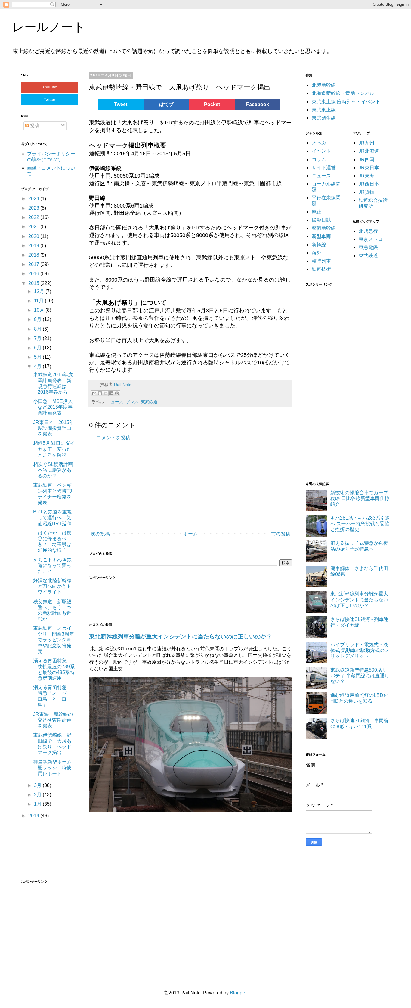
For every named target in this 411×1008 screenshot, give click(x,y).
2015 (34, 283)
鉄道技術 (321, 269)
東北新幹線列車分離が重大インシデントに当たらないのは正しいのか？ (180, 636)
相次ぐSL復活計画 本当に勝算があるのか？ (55, 470)
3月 (38, 785)
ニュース (115, 401)
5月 (38, 357)
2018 (34, 254)
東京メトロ (371, 239)
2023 (34, 208)
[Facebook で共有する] (111, 393)
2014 (34, 815)
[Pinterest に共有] (117, 393)
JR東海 (366, 175)
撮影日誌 (321, 220)
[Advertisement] (179, 486)
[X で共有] (106, 393)
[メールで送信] (94, 393)
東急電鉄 (368, 247)
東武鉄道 (149, 401)
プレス (132, 401)
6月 (38, 347)
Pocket (212, 104)
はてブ (166, 104)
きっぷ (319, 142)
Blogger (238, 992)
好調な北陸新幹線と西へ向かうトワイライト (52, 586)
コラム (319, 159)
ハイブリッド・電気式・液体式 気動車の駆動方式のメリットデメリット (359, 650)
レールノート (48, 26)
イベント (321, 151)
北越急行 (368, 231)
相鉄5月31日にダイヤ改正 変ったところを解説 (54, 449)
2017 (34, 264)
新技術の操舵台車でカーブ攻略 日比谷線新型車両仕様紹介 (359, 498)
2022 (34, 217)
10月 (39, 310)
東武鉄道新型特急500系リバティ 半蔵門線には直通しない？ (359, 675)
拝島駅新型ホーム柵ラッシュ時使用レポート (52, 767)
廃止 (316, 211)
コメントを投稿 (113, 437)
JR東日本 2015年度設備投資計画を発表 (53, 428)
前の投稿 (280, 533)
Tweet (120, 104)
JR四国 (366, 159)
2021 (34, 226)
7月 (38, 338)
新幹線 (319, 244)
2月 (38, 794)
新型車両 (321, 236)
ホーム (190, 533)
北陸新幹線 (324, 85)
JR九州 (366, 142)
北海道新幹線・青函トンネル (343, 93)
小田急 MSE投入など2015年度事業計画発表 (53, 407)
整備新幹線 (324, 228)
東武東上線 (324, 109)
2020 (34, 236)
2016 (34, 273)
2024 (34, 198)
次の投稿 (100, 533)
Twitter (49, 100)
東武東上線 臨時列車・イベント (346, 101)
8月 (38, 329)
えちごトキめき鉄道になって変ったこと (52, 565)
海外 (316, 252)
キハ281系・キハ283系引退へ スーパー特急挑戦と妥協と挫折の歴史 (360, 523)
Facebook (257, 104)
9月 (38, 319)
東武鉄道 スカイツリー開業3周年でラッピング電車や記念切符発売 (53, 640)
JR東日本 (369, 167)
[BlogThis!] (100, 393)
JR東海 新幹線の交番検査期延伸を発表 (53, 720)
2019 (34, 245)
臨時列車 (321, 261)
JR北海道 (369, 151)
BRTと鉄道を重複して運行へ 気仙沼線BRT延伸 (52, 517)
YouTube (49, 87)
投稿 (34, 125)
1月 (38, 804)
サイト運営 (324, 167)
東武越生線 (324, 117)
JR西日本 (369, 183)
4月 (38, 366)
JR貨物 (366, 192)
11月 (39, 300)
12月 (39, 291)
